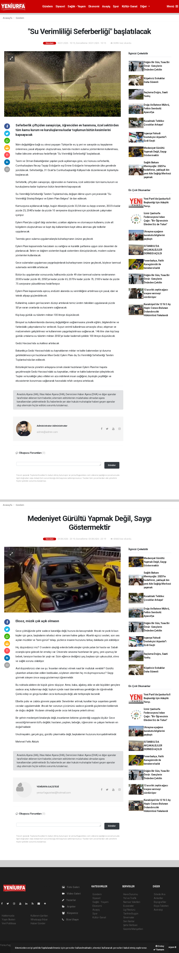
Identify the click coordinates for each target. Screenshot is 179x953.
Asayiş (106, 6)
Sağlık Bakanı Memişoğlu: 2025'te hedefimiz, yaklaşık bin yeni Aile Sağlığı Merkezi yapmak (157, 170)
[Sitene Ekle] (46, 903)
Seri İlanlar (129, 921)
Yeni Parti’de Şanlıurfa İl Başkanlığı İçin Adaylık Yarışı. (157, 202)
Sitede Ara (159, 894)
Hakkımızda (8, 915)
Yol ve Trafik (130, 898)
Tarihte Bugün (130, 913)
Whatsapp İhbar (39, 919)
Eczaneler (128, 905)
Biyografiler (160, 902)
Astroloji (158, 909)
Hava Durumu (130, 894)
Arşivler (71, 906)
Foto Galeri (73, 887)
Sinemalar (128, 917)
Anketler (158, 898)
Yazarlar (71, 900)
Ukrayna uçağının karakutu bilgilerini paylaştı (154, 235)
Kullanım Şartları (39, 915)
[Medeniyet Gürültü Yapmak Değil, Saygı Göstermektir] (62, 579)
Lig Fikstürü (129, 909)
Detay (160, 946)
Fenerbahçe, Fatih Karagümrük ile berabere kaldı (154, 264)
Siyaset (60, 6)
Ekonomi (93, 6)
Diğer (144, 6)
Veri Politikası (9, 923)
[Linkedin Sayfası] (27, 903)
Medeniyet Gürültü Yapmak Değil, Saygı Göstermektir (155, 152)
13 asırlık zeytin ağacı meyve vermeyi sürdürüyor (156, 293)
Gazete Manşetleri (133, 929)
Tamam (160, 949)
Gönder (112, 465)
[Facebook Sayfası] (3, 903)
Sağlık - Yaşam (76, 6)
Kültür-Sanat (129, 6)
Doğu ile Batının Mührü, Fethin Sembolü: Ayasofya (157, 108)
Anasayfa (8, 18)
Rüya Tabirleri (161, 905)
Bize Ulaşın (72, 919)
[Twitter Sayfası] (9, 903)
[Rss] (34, 903)
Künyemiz (72, 913)
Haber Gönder (38, 923)
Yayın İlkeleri (8, 919)
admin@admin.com (47, 432)
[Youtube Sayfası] (21, 903)
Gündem (47, 6)
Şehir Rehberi (130, 925)
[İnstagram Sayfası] (15, 903)
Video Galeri (73, 893)
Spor (116, 6)
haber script (6, 948)
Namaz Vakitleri (131, 902)
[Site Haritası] (40, 903)
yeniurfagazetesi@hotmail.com (54, 792)
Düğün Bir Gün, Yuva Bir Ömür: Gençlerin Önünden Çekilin (157, 66)
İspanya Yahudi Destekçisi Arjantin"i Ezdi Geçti (155, 137)
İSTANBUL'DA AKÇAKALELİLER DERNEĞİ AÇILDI (153, 250)
